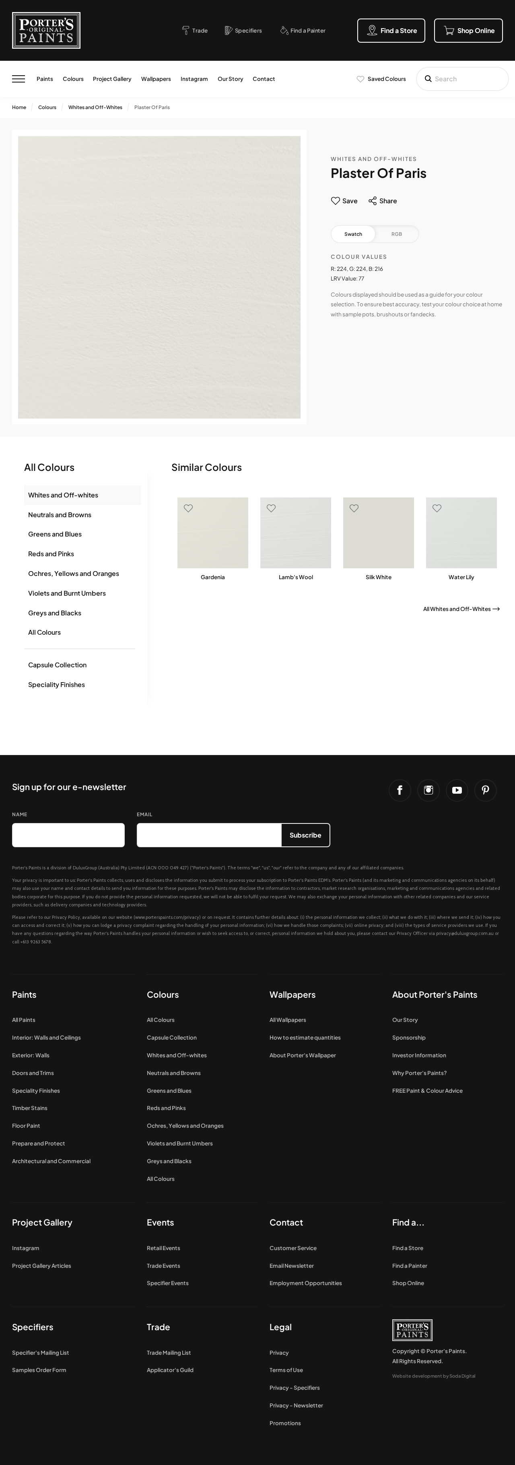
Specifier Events (168, 1282)
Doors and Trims (33, 1072)
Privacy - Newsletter (296, 1405)
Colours (73, 78)
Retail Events (163, 1247)
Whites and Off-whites (63, 495)
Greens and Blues (55, 534)
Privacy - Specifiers (295, 1387)
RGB (396, 234)
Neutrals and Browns (59, 514)
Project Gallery (112, 78)
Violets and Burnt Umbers (67, 593)
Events (160, 1222)
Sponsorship (409, 1037)
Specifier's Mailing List (40, 1352)
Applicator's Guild (170, 1369)
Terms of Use (286, 1369)
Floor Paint (26, 1125)
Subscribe (305, 835)
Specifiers (33, 1326)
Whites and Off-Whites (95, 107)
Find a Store (407, 1247)
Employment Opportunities (306, 1282)
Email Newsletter (292, 1265)
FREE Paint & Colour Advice (427, 1090)
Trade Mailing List (169, 1352)
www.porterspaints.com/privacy (167, 917)
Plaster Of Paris (152, 107)
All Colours (44, 632)
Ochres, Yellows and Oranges (73, 573)
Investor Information (419, 1055)
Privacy (279, 1352)
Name (19, 814)
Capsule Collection (57, 664)
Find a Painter (409, 1265)
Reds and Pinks (51, 553)
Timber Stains (29, 1107)
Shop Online (408, 1282)
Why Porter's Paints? (419, 1072)
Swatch (353, 234)
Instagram (194, 78)
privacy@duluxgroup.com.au (465, 933)
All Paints (23, 1019)
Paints (45, 78)
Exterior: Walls (30, 1055)
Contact (264, 78)
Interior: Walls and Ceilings (46, 1037)
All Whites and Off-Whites (457, 608)
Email (144, 814)
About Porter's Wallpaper (303, 1055)
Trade (158, 1326)
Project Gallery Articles (41, 1265)
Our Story (230, 78)
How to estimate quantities (305, 1037)
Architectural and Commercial (51, 1161)
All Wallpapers (288, 1019)
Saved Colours (387, 78)
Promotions (285, 1423)
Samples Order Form (39, 1369)
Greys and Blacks (54, 613)
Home (19, 107)
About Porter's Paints (435, 994)
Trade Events (163, 1265)
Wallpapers (156, 78)
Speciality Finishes (56, 684)
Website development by (434, 1375)
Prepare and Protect (38, 1143)
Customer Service (293, 1247)
